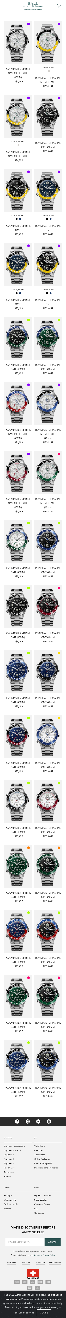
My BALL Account (42, 1195)
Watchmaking (10, 1200)
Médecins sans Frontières (46, 1167)
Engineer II (9, 1154)
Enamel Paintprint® (43, 1163)
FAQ (36, 1208)
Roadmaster (9, 1167)
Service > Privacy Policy (44, 1255)
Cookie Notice (40, 1262)
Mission (7, 1208)
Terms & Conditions (55, 1262)
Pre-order (38, 1150)
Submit (52, 1242)
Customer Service (42, 1204)
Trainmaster (9, 1172)
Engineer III (9, 1159)
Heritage (8, 1195)
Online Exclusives (42, 1159)
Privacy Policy (11, 1262)
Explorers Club (10, 1204)
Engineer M (9, 1163)
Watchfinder (39, 1146)
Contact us (39, 1213)
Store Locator (40, 1200)
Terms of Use (26, 1262)
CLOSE (44, 1312)
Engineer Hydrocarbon (14, 1146)
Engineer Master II (12, 1150)
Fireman (7, 1176)
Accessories (39, 1154)
